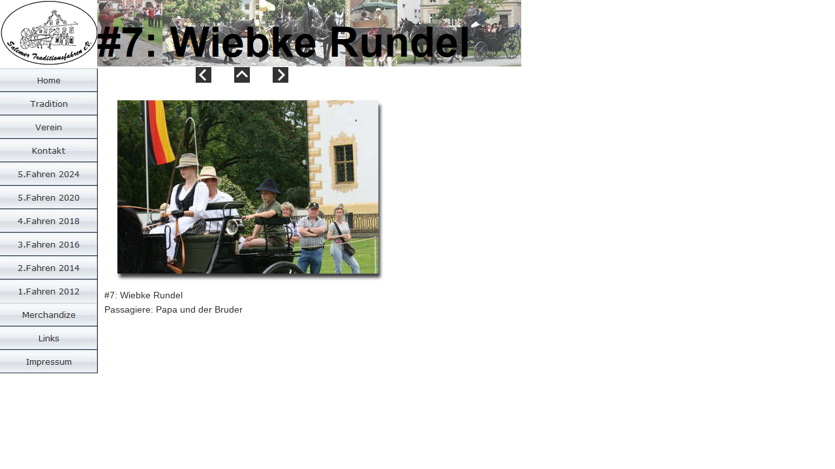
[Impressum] (49, 361)
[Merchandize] (49, 314)
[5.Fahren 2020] (49, 197)
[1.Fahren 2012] (49, 291)
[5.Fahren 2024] (49, 174)
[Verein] (49, 127)
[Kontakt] (49, 150)
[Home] (49, 80)
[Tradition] (49, 103)
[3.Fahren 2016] (49, 244)
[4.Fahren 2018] (49, 221)
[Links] (49, 338)
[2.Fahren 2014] (49, 267)
